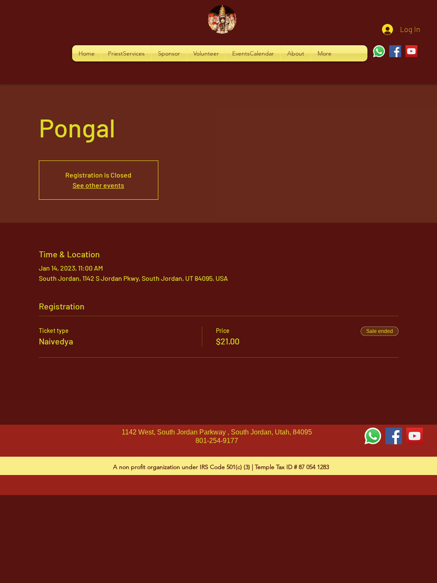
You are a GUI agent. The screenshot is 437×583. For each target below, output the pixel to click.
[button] (126, 53)
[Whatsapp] (379, 51)
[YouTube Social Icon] (414, 436)
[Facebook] (395, 51)
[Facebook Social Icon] (393, 436)
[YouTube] (411, 51)
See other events (98, 185)
